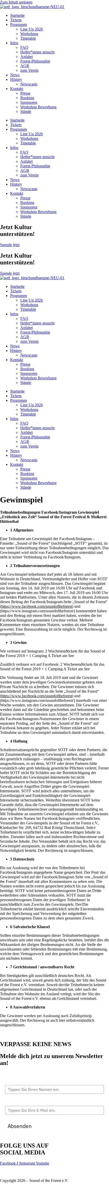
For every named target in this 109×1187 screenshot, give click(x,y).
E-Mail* (11, 1102)
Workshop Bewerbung (38, 107)
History (16, 79)
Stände (25, 111)
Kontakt (16, 88)
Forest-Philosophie (35, 61)
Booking (27, 98)
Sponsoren (28, 102)
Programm (18, 24)
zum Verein (29, 70)
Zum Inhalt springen (16, 2)
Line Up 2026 (31, 29)
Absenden (20, 1126)
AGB (24, 66)
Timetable (28, 38)
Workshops (29, 34)
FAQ (24, 47)
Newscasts (28, 84)
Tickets (16, 20)
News (15, 75)
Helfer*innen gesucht (37, 52)
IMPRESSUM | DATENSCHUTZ (28, 1172)
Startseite (17, 15)
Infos (14, 43)
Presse (25, 93)
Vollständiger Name (21, 1080)
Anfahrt (26, 56)
